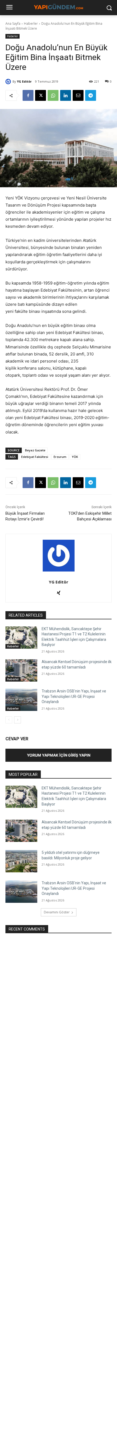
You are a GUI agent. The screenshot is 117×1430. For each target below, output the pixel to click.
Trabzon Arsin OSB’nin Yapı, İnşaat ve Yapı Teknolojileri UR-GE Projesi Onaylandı (74, 696)
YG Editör (24, 81)
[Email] (78, 95)
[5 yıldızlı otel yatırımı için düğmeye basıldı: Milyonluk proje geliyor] (21, 861)
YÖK (75, 457)
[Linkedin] (65, 95)
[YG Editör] (9, 81)
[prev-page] (8, 719)
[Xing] (59, 592)
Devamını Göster (57, 912)
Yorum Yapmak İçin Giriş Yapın (58, 755)
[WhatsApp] (53, 95)
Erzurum (60, 457)
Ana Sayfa (12, 23)
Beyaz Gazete (35, 450)
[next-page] (17, 719)
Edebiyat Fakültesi (34, 457)
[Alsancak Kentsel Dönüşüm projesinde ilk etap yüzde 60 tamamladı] (21, 670)
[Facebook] (28, 95)
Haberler (31, 23)
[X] (40, 95)
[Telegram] (90, 95)
